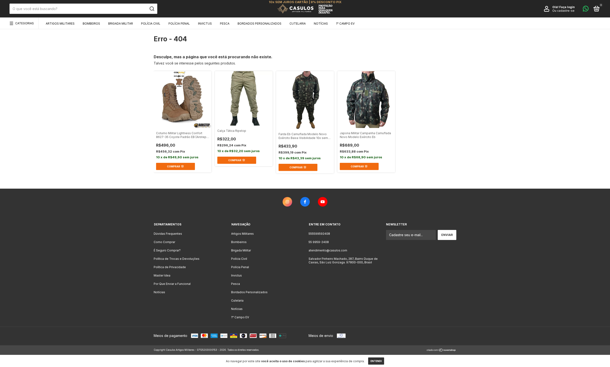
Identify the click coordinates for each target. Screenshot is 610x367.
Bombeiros (91, 23)
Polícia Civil (150, 23)
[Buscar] (152, 9)
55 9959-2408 (319, 242)
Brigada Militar (120, 23)
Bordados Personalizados (259, 23)
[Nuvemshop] (441, 350)
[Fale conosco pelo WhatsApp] (585, 9)
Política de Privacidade (170, 267)
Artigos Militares (60, 23)
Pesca (224, 23)
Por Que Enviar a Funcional (172, 284)
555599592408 (319, 233)
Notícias (321, 23)
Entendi (376, 361)
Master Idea (162, 275)
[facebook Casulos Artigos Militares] (305, 202)
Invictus (205, 23)
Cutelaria (298, 23)
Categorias (24, 23)
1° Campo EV (345, 23)
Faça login (567, 7)
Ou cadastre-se (563, 10)
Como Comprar (164, 242)
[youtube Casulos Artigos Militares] (322, 202)
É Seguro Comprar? (167, 250)
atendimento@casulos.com (328, 250)
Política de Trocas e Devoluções (176, 259)
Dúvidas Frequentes (168, 233)
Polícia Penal (179, 23)
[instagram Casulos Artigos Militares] (287, 202)
